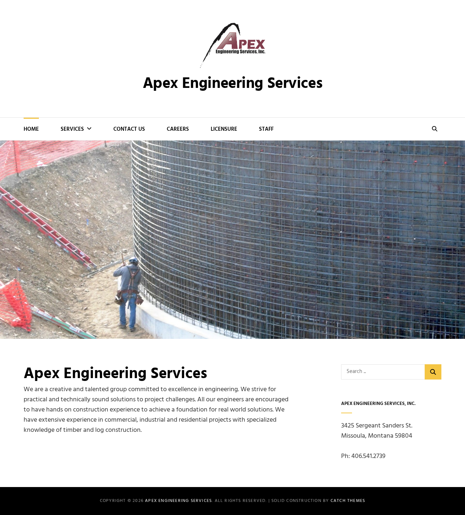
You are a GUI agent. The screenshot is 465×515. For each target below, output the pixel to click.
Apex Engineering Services (233, 84)
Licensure (224, 129)
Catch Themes (348, 500)
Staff (266, 129)
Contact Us (129, 129)
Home (31, 129)
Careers (178, 129)
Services (72, 129)
